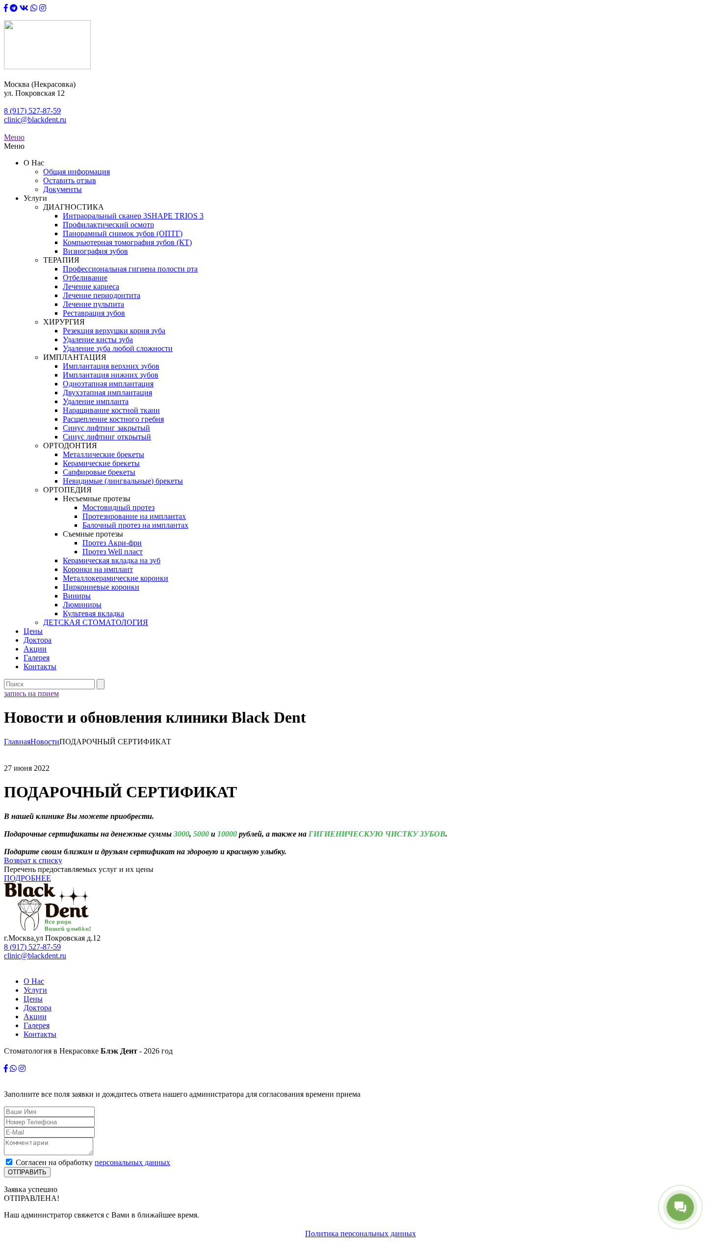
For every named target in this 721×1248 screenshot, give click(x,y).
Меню (14, 137)
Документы (62, 189)
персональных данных (132, 1162)
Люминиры (82, 604)
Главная (17, 741)
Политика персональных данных (360, 1233)
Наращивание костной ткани (111, 410)
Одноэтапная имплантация (108, 384)
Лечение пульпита (93, 304)
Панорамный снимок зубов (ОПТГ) (122, 233)
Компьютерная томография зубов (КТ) (127, 242)
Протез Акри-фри (112, 543)
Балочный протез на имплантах (135, 525)
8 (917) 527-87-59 (32, 111)
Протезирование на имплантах (134, 516)
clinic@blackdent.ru (35, 119)
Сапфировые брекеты (99, 472)
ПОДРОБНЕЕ (27, 878)
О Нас (34, 981)
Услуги (35, 990)
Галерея (37, 657)
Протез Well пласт (112, 551)
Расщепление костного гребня (113, 419)
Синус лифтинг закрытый (106, 428)
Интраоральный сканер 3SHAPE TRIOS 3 (133, 216)
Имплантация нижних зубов (110, 375)
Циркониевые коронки (101, 587)
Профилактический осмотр (108, 224)
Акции (35, 649)
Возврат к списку (33, 860)
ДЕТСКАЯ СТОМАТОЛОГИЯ (95, 622)
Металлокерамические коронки (115, 578)
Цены (33, 631)
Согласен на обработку (93, 1162)
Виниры (77, 596)
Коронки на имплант (98, 569)
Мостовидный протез (118, 507)
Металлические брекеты (103, 454)
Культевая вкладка (93, 613)
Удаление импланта (96, 401)
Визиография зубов (95, 251)
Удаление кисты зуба (98, 339)
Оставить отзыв (69, 180)
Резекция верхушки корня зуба (114, 330)
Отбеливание (85, 277)
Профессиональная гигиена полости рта (130, 269)
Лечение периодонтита (101, 295)
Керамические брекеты (101, 463)
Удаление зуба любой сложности (118, 348)
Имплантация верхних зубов (111, 366)
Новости (44, 741)
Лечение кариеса (91, 286)
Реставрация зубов (94, 313)
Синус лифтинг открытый (107, 437)
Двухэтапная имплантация (107, 392)
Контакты (40, 666)
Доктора (38, 640)
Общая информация (76, 171)
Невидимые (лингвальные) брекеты (123, 481)
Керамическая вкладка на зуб (111, 560)
